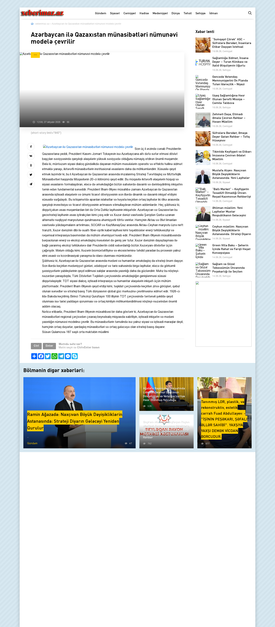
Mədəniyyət (160, 13)
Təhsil (188, 13)
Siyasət (115, 13)
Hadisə (144, 13)
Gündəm (100, 13)
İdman (213, 13)
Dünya (176, 13)
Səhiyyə (200, 13)
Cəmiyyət (129, 13)
